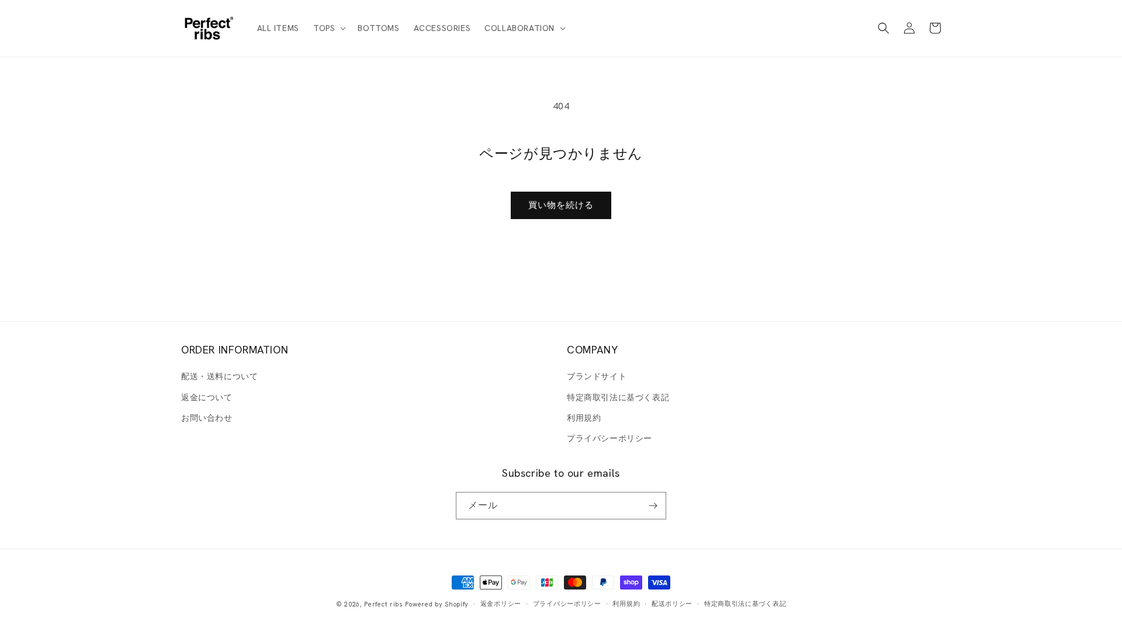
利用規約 (584, 417)
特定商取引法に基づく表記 (618, 397)
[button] (328, 28)
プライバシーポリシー (609, 438)
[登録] (653, 505)
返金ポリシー (500, 603)
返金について (207, 397)
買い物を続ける (561, 205)
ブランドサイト (596, 376)
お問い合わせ (207, 417)
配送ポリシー (672, 603)
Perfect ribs (383, 604)
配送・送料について (219, 376)
